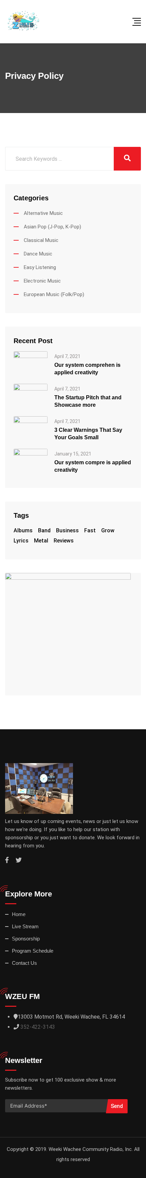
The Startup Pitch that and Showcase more (88, 401)
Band (44, 530)
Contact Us (24, 963)
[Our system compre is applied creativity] (31, 461)
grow (107, 530)
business (67, 530)
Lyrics (21, 540)
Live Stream (25, 926)
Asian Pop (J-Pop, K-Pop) (52, 227)
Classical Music (41, 240)
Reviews (64, 540)
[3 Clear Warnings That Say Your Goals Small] (31, 428)
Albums (23, 530)
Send (117, 1106)
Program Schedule (32, 951)
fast (90, 530)
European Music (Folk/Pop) (54, 294)
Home (18, 914)
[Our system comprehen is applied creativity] (31, 363)
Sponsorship (26, 938)
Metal (41, 540)
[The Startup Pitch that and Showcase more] (31, 396)
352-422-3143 (37, 1027)
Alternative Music (43, 213)
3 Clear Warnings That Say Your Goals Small (88, 433)
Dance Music (38, 254)
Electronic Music (42, 281)
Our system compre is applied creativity (92, 466)
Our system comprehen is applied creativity (87, 368)
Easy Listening (40, 267)
